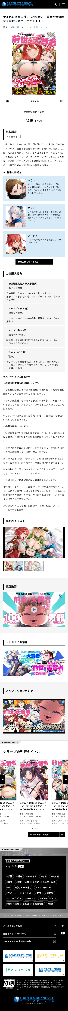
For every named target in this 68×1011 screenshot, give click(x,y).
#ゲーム (44, 898)
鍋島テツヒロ (40, 27)
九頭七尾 (14, 27)
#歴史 (36, 881)
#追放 (26, 903)
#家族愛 (55, 876)
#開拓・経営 (22, 881)
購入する (35, 101)
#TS (54, 898)
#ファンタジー (43, 887)
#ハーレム (30, 898)
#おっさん (31, 876)
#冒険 (38, 892)
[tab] (32, 828)
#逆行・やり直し (23, 887)
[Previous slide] (2, 779)
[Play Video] (34, 609)
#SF (8, 887)
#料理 (19, 876)
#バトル (27, 892)
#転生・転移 (49, 881)
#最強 (9, 881)
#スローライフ (13, 898)
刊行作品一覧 (16, 915)
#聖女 (50, 903)
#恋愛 (44, 876)
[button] (13, 566)
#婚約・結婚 (12, 903)
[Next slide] (65, 779)
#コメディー (12, 892)
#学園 (9, 876)
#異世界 (49, 892)
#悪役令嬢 (38, 903)
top (5, 915)
